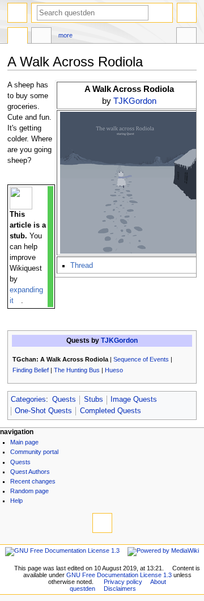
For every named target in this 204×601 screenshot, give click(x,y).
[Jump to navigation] (17, 13)
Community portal (34, 451)
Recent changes (33, 481)
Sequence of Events (141, 359)
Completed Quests (110, 411)
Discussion (41, 37)
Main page (24, 442)
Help (16, 500)
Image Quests (133, 400)
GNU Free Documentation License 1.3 (119, 574)
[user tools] (187, 13)
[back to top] (102, 523)
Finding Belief (30, 370)
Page (17, 37)
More (65, 35)
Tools (186, 37)
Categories (28, 400)
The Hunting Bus (77, 370)
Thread (81, 266)
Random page (29, 490)
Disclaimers (120, 588)
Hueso (114, 370)
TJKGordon (134, 101)
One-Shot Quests (43, 411)
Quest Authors (30, 471)
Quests (64, 400)
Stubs (93, 400)
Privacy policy (123, 581)
